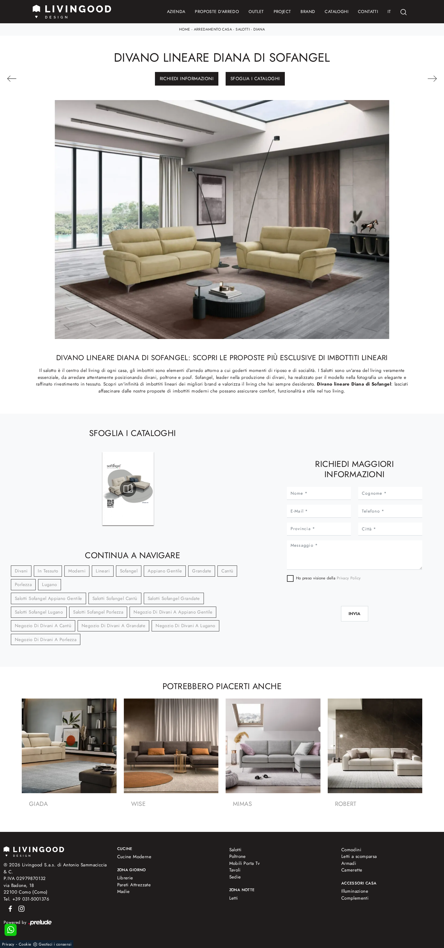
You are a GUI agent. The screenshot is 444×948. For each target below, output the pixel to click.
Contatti (368, 11)
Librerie (125, 878)
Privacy (8, 944)
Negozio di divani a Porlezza (45, 639)
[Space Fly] (40, 78)
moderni (76, 571)
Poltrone (237, 856)
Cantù (227, 571)
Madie (123, 891)
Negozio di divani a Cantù (43, 625)
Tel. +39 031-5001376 (26, 899)
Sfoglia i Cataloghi (255, 78)
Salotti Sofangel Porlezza (98, 612)
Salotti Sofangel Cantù (114, 598)
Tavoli (234, 870)
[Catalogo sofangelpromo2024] (128, 488)
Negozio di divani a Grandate (113, 625)
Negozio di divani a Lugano (185, 625)
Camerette (351, 870)
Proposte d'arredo (217, 11)
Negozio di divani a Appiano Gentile (173, 612)
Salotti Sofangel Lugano (39, 612)
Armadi (348, 863)
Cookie (25, 944)
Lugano (49, 584)
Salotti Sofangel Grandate (174, 598)
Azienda (176, 11)
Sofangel (128, 571)
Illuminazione (354, 891)
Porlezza (23, 584)
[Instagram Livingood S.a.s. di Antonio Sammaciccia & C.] (19, 908)
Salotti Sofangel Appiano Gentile (48, 598)
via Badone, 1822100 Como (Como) (26, 889)
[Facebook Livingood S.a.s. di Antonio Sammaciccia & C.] (9, 908)
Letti (233, 898)
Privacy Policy (349, 578)
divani (21, 571)
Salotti (243, 29)
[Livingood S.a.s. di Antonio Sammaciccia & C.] (34, 851)
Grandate (201, 571)
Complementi (354, 898)
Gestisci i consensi (55, 944)
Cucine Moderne (134, 856)
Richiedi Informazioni (187, 78)
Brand (308, 11)
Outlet (256, 11)
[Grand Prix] (404, 78)
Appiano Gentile (165, 571)
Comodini (351, 849)
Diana (259, 29)
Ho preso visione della (328, 578)
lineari (103, 571)
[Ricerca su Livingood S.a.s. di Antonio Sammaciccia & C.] (403, 11)
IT (389, 11)
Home (184, 29)
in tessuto (48, 571)
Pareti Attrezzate (134, 884)
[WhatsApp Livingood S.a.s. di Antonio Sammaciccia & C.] (11, 930)
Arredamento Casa (213, 29)
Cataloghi (336, 11)
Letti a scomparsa (359, 856)
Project (282, 11)
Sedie (235, 877)
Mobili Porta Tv (244, 863)
